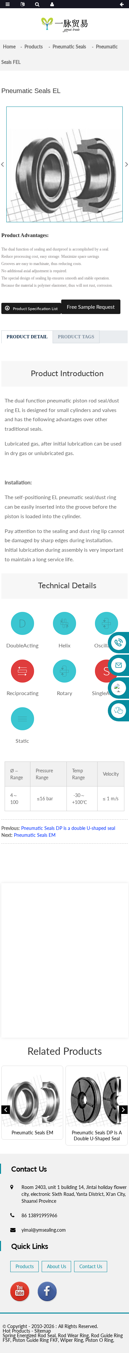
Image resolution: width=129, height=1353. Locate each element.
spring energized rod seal (29, 1335)
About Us (56, 1266)
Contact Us (90, 1266)
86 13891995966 (39, 1215)
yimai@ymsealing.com (44, 1230)
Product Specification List (35, 308)
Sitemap (42, 1331)
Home (9, 46)
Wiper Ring (71, 1340)
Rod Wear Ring (73, 1335)
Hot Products (16, 1331)
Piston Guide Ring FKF (35, 1340)
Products (33, 46)
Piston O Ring (99, 1340)
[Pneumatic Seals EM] (32, 1096)
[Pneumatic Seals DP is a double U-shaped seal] (96, 1096)
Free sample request (91, 306)
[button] (5, 1109)
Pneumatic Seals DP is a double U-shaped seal (68, 828)
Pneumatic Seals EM (35, 835)
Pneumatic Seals (69, 46)
